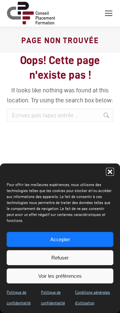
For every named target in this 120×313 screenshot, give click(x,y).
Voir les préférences (60, 276)
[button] (110, 171)
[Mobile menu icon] (108, 13)
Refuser (60, 258)
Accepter (60, 239)
